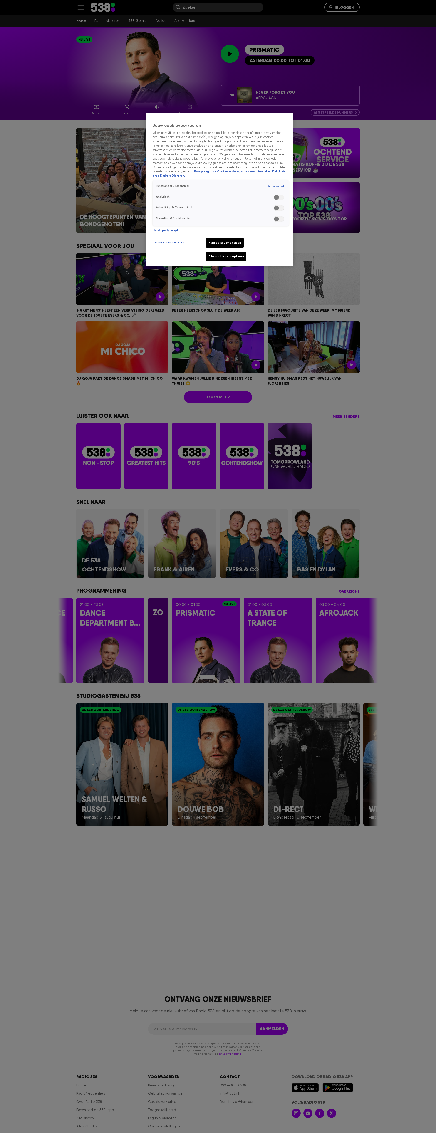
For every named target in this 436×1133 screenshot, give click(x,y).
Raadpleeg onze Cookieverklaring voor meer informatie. (232, 171)
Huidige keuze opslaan (225, 242)
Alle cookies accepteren (226, 256)
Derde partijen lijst (165, 230)
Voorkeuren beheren (169, 242)
